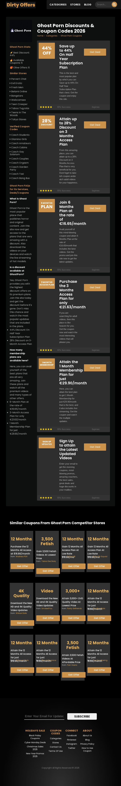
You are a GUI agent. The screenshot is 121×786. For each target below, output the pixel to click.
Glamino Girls (19, 139)
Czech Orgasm (20, 162)
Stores (75, 4)
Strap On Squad (100, 556)
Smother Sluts (99, 608)
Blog (87, 4)
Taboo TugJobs (20, 108)
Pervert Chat (18, 79)
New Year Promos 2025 (35, 755)
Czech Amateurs (21, 143)
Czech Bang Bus (20, 178)
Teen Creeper (19, 104)
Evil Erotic (16, 83)
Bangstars (17, 95)
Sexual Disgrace (48, 660)
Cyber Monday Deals (35, 742)
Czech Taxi (17, 174)
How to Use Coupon (87, 749)
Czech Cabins (19, 147)
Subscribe (82, 716)
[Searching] (114, 4)
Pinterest (71, 739)
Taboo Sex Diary (48, 561)
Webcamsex (18, 100)
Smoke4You (46, 608)
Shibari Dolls (21, 613)
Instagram (71, 743)
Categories (58, 4)
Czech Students (20, 135)
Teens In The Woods (18, 114)
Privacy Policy (87, 743)
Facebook (72, 735)
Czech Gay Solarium (17, 153)
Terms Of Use (56, 751)
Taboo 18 (71, 556)
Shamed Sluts (22, 660)
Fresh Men (17, 87)
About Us (87, 735)
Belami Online (19, 91)
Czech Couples (20, 158)
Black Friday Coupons (35, 737)
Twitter (71, 748)
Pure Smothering (100, 660)
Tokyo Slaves (18, 119)
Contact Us (56, 746)
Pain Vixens (72, 665)
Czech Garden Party (19, 168)
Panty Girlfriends (74, 608)
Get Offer (22, 566)
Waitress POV (21, 556)
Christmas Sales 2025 (35, 748)
